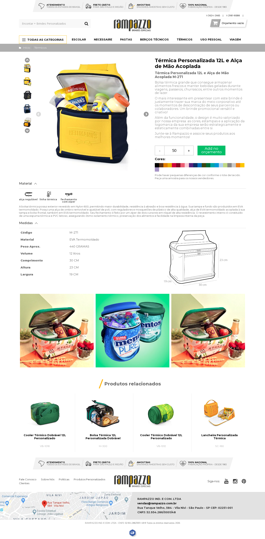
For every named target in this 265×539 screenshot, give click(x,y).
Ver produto (47, 448)
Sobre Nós (47, 479)
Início (26, 47)
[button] (27, 131)
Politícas (64, 479)
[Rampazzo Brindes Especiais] (132, 481)
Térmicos (40, 47)
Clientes (24, 483)
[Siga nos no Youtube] (226, 481)
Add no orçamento (211, 150)
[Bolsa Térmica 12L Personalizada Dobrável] (103, 423)
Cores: (160, 159)
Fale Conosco (27, 479)
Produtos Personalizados (89, 479)
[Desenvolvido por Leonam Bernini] (132, 532)
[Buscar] (86, 23)
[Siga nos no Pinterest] (244, 481)
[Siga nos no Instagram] (235, 481)
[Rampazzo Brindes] (132, 25)
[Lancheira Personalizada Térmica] (219, 423)
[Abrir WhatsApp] (255, 529)
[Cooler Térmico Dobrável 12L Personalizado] (44, 423)
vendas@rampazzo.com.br (157, 503)
